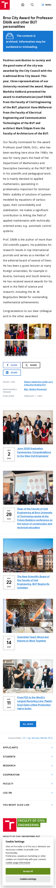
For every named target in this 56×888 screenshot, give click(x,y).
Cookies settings (28, 879)
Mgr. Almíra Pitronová (35, 389)
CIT (24, 738)
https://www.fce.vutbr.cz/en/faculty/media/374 (38, 383)
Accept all (28, 871)
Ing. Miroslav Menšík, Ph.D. (40, 738)
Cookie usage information (18, 862)
